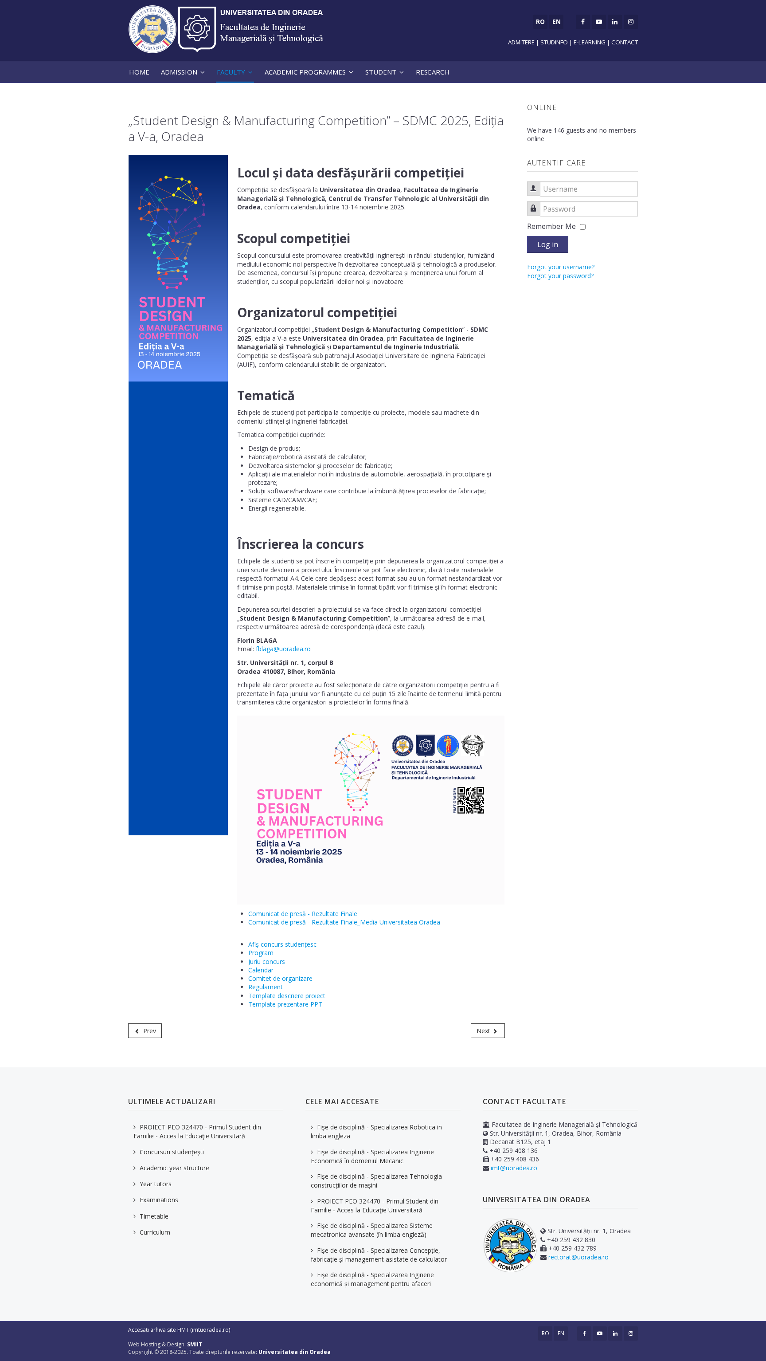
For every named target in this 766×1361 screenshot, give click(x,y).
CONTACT (624, 42)
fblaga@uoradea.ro (283, 649)
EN (561, 1333)
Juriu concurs (266, 961)
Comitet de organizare (281, 978)
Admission (179, 71)
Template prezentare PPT (285, 1004)
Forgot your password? (560, 275)
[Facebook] (583, 22)
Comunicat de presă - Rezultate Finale (303, 913)
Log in (547, 244)
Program (261, 952)
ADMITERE (522, 42)
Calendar (261, 970)
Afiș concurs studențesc (283, 944)
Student (380, 71)
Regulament (265, 987)
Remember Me (551, 226)
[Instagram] (631, 22)
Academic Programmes (305, 71)
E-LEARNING (590, 42)
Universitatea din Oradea (294, 1352)
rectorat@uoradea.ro (578, 1257)
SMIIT (194, 1344)
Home (139, 71)
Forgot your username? (560, 267)
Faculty (231, 71)
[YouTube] (599, 22)
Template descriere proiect (286, 995)
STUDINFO (554, 42)
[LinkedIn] (615, 22)
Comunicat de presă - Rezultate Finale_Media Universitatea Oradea (345, 922)
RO (545, 1333)
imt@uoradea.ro (514, 1168)
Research (432, 71)
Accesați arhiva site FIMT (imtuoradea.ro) (179, 1329)
